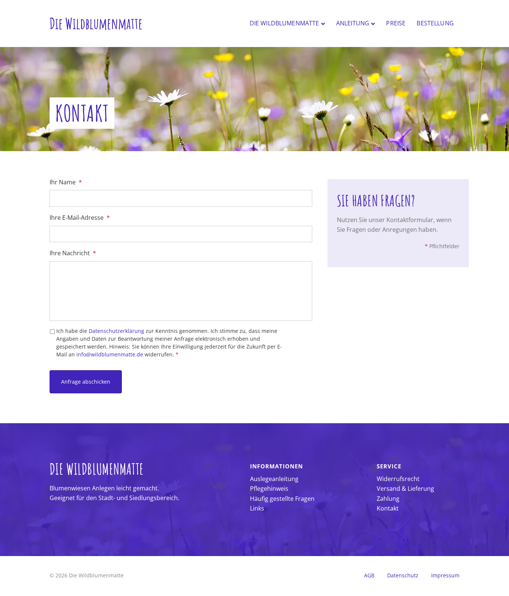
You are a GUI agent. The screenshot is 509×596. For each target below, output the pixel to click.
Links (257, 508)
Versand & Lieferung (405, 488)
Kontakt (388, 508)
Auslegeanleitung (274, 479)
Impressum (445, 575)
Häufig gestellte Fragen (282, 498)
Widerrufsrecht (398, 479)
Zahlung (388, 498)
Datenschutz (402, 575)
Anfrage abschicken (85, 381)
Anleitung (352, 23)
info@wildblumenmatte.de (109, 354)
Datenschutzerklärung (116, 330)
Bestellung (435, 23)
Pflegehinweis (269, 488)
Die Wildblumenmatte (284, 23)
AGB (369, 575)
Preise (395, 23)
